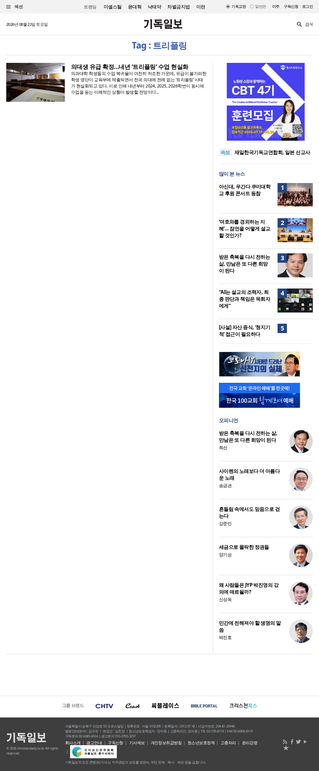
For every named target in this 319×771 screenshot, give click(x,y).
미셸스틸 (113, 6)
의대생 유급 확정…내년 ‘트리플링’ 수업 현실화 (129, 67)
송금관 (225, 485)
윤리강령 (250, 742)
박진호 (225, 637)
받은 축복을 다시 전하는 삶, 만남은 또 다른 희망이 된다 (244, 263)
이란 (200, 6)
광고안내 (94, 742)
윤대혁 (134, 6)
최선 (223, 447)
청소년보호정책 (201, 742)
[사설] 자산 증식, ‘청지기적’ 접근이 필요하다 (244, 330)
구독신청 (291, 6)
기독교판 (238, 6)
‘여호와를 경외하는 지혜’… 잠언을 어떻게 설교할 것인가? (244, 228)
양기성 (225, 554)
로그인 (307, 6)
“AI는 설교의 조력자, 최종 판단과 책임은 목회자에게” (244, 299)
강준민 (225, 523)
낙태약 (154, 6)
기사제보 (137, 742)
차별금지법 (178, 6)
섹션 (18, 6)
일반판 (260, 6)
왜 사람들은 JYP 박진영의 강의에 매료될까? (249, 588)
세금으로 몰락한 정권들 (244, 546)
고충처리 (228, 742)
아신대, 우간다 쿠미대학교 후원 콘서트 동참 (245, 190)
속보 (225, 152)
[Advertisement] (159, 674)
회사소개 (73, 742)
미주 (275, 6)
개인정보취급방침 (166, 742)
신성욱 (225, 599)
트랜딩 (90, 7)
